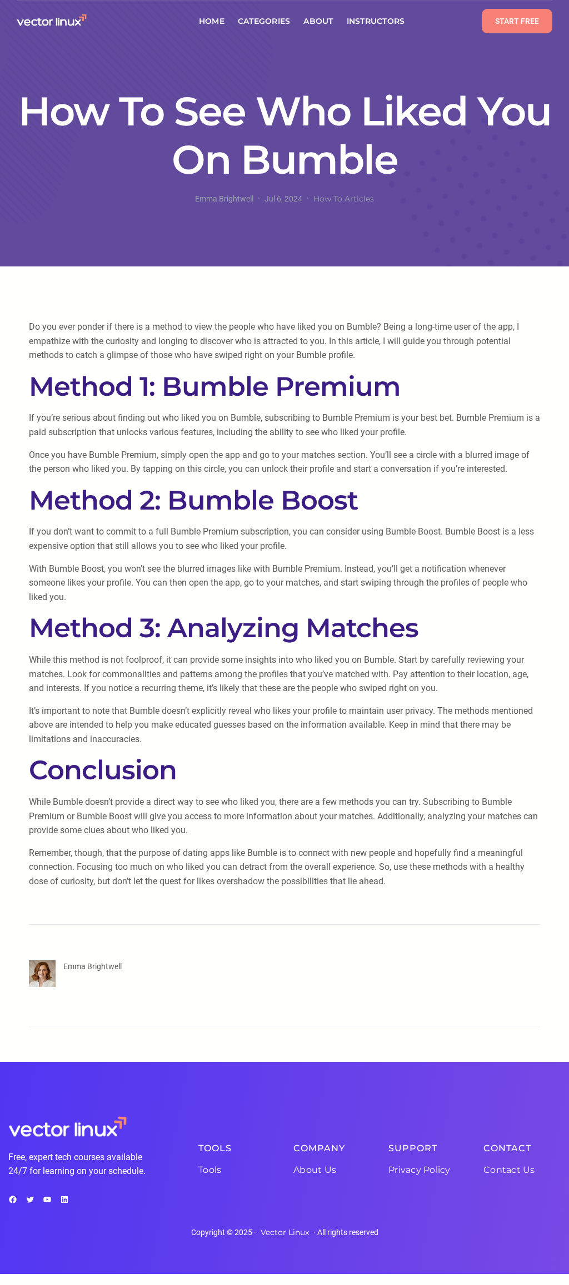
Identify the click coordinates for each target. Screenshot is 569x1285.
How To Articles (343, 199)
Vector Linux (285, 1232)
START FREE (517, 21)
